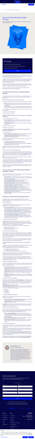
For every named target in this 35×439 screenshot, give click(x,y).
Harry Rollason (14, 346)
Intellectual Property (13, 424)
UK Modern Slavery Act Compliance (15, 422)
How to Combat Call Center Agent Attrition (14, 9)
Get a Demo (31, 4)
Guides (6, 9)
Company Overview (5, 415)
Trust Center (12, 428)
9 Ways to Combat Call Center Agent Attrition (11, 68)
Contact (4, 422)
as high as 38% (25, 153)
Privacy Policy (20, 404)
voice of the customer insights (16, 310)
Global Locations (5, 424)
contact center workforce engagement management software (18, 332)
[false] (34, 431)
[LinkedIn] (19, 346)
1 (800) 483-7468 (29, 419)
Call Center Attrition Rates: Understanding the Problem (12, 64)
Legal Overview (12, 415)
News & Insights (5, 417)
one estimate (21, 159)
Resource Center (5, 419)
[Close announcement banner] (33, 1)
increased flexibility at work (20, 279)
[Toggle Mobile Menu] (1, 4)
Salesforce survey (6, 221)
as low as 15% (23, 154)
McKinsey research (8, 247)
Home (4, 9)
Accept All (25, 437)
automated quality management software (20, 299)
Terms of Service (24, 404)
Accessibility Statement (13, 426)
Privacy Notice (12, 419)
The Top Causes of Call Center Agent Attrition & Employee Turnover (14, 66)
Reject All (31, 437)
